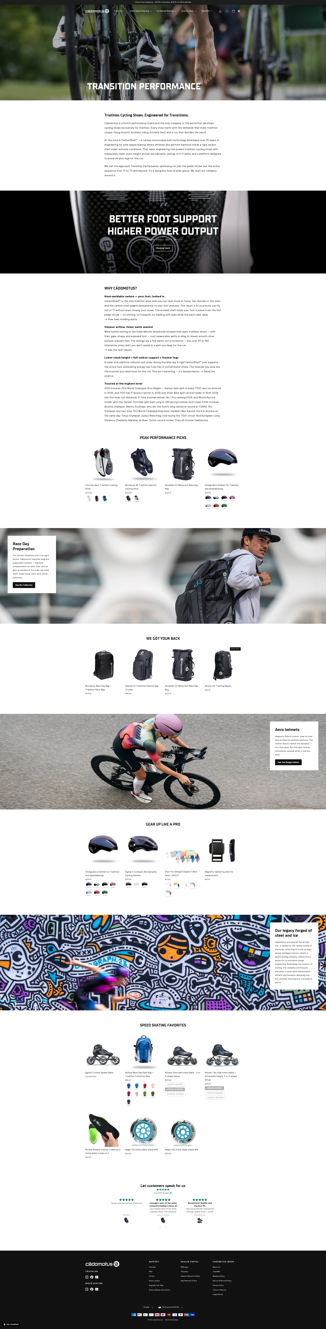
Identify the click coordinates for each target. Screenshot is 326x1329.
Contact (152, 1267)
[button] (239, 11)
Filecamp (184, 1272)
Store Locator (154, 1281)
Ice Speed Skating (165, 11)
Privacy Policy (218, 1285)
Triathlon (118, 11)
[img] (163, 1190)
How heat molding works (122, 319)
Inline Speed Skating (139, 11)
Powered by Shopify (171, 1320)
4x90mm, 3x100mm (175, 1089)
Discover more (163, 248)
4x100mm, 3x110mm (175, 1093)
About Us (216, 1267)
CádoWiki (205, 11)
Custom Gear (187, 11)
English (147, 1307)
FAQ (150, 1272)
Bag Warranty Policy (189, 1281)
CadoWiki (216, 1272)
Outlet (151, 1276)
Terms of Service (219, 1290)
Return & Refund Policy (222, 1281)
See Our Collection (23, 585)
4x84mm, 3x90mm (174, 1084)
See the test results (120, 350)
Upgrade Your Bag (156, 1285)
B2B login (184, 1267)
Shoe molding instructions (159, 1290)
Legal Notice (218, 1294)
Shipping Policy (219, 1276)
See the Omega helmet (288, 762)
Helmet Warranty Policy (190, 1276)
